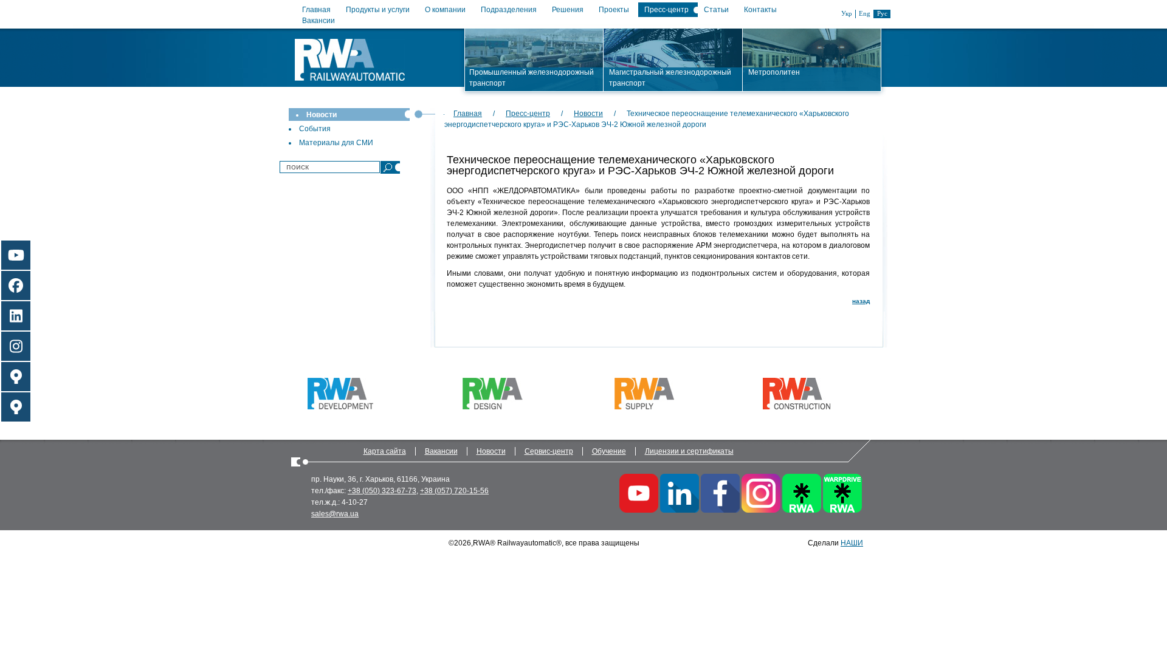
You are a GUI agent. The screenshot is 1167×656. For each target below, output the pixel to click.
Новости (321, 115)
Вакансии (318, 20)
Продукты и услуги (378, 9)
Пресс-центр (666, 9)
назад (861, 301)
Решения (568, 9)
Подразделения (509, 9)
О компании (445, 9)
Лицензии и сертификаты (689, 451)
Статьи (716, 9)
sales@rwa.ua (335, 514)
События (315, 129)
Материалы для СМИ (336, 142)
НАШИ (852, 543)
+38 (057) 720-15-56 (454, 491)
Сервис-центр (549, 451)
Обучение (609, 451)
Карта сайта (384, 451)
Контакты (760, 9)
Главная (316, 9)
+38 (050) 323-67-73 (382, 491)
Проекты (614, 9)
